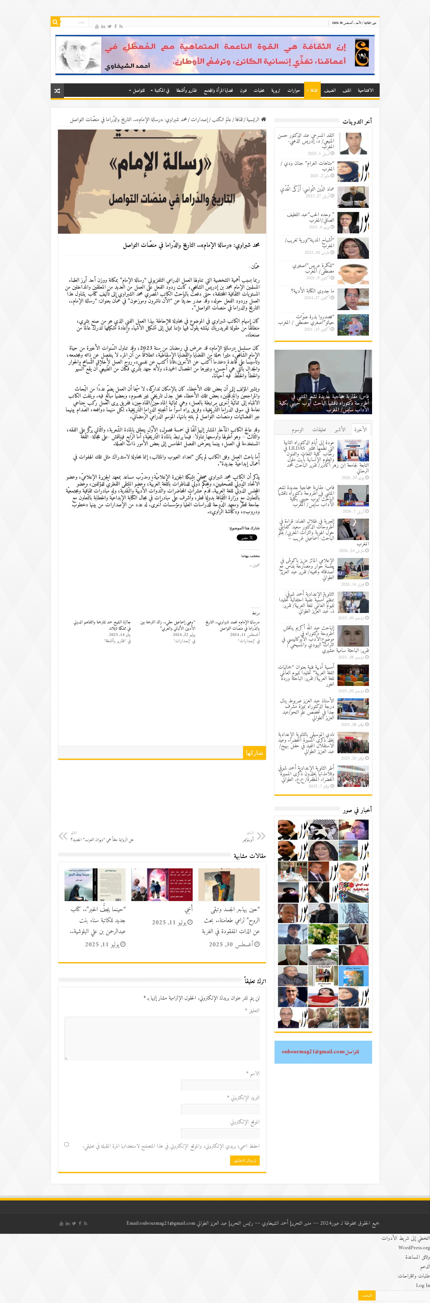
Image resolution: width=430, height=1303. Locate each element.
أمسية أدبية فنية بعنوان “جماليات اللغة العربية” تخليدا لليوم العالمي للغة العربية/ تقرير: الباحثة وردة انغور (306, 676)
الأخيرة (360, 430)
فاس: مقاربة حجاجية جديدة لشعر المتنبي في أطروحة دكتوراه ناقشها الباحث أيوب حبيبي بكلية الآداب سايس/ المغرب (324, 403)
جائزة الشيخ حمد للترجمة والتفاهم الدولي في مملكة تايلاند (102, 625)
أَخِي (188, 909)
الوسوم (297, 430)
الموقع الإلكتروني (245, 1122)
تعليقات (319, 430)
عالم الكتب (221, 120)
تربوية (275, 90)
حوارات (293, 90)
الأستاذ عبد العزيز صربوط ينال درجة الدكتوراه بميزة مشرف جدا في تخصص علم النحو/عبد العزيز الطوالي (307, 709)
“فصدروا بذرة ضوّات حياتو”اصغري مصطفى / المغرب (306, 319)
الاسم (253, 1073)
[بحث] (55, 22)
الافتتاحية (365, 90)
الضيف (330, 90)
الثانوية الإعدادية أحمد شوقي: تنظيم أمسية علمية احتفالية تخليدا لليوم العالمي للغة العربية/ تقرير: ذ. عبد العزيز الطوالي (306, 603)
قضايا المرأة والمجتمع (218, 90)
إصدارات (199, 120)
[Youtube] (96, 26)
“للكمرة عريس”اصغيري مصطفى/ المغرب (313, 268)
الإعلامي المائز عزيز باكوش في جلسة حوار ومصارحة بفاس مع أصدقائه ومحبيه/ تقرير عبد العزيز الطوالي (306, 569)
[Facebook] (115, 26)
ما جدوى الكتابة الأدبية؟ (312, 291)
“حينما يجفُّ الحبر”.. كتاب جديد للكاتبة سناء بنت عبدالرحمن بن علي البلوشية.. (98, 920)
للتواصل (138, 90)
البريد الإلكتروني (243, 1098)
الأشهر (340, 430)
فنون (243, 90)
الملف (346, 90)
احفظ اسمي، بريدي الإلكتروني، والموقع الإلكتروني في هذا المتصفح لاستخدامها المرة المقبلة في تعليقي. (171, 1146)
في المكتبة (162, 90)
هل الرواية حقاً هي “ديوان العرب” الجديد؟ (102, 837)
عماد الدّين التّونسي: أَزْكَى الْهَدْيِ (307, 189)
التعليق (252, 1011)
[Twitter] (109, 26)
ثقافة (314, 90)
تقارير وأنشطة (186, 90)
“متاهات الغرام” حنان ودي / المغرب (307, 166)
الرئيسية (253, 120)
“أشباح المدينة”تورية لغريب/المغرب (309, 243)
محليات (259, 90)
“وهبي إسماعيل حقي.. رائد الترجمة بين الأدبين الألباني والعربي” (167, 625)
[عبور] (215, 55)
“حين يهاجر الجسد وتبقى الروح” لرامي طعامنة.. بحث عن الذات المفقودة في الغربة (231, 920)
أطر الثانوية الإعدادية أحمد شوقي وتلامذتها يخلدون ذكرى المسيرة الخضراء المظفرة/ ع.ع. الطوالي (306, 774)
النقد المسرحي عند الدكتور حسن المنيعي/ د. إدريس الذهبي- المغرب (306, 141)
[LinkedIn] (103, 26)
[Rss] (121, 26)
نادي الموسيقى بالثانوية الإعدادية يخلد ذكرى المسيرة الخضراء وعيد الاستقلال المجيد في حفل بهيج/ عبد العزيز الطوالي (306, 743)
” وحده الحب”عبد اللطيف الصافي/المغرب (310, 217)
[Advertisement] (162, 698)
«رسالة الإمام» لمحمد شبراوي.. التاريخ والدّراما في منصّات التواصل (233, 625)
